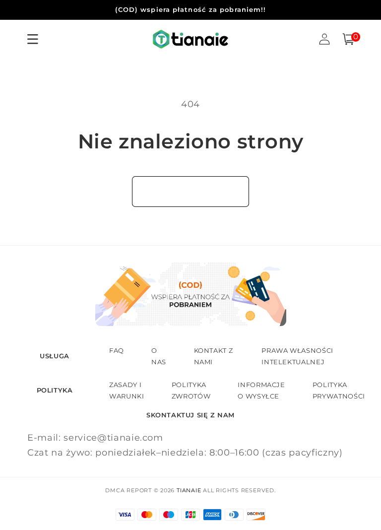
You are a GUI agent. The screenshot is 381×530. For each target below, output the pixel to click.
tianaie (189, 490)
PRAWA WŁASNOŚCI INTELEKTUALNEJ (297, 355)
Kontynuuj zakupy (190, 191)
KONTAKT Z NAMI (213, 355)
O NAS (158, 355)
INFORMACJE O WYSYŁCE (261, 390)
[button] (348, 39)
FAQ (116, 350)
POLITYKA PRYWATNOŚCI (339, 390)
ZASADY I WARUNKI (126, 390)
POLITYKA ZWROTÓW (191, 390)
